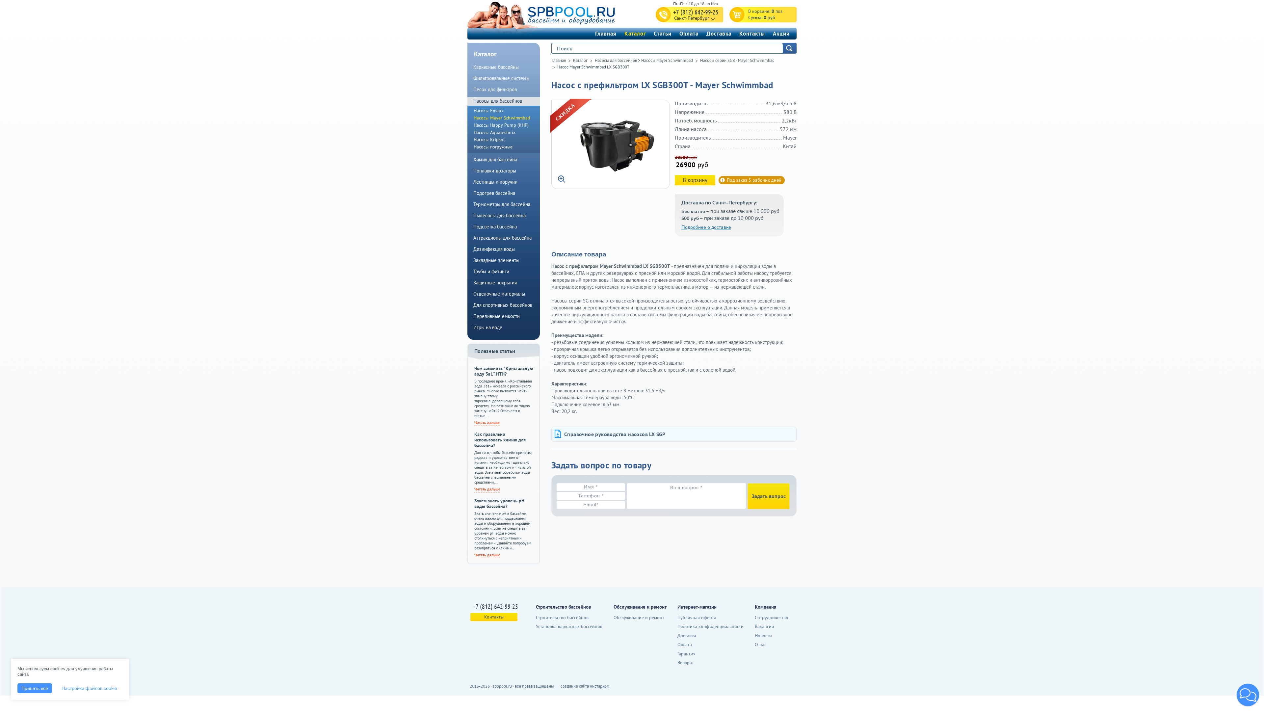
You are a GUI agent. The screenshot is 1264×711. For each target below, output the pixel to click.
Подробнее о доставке (706, 227)
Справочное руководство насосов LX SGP (615, 434)
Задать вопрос (769, 496)
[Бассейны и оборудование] (556, 14)
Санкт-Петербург (691, 18)
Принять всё (34, 688)
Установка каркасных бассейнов (569, 626)
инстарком (599, 686)
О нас (760, 644)
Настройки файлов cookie (89, 688)
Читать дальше (487, 422)
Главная (606, 33)
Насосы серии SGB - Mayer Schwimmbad (737, 60)
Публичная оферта (696, 617)
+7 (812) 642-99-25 (696, 12)
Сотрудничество (771, 617)
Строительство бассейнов (562, 617)
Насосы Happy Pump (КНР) (501, 125)
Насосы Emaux (489, 111)
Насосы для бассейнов (616, 60)
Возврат (685, 663)
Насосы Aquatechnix (494, 132)
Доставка (718, 33)
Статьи (663, 33)
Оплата (688, 33)
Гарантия (686, 654)
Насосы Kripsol (489, 140)
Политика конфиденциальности (710, 626)
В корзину (695, 180)
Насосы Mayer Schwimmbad (667, 60)
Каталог (635, 33)
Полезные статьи (494, 351)
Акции (781, 33)
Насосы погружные (493, 147)
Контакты (752, 33)
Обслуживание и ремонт (639, 617)
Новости (763, 636)
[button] (1248, 695)
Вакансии (764, 626)
